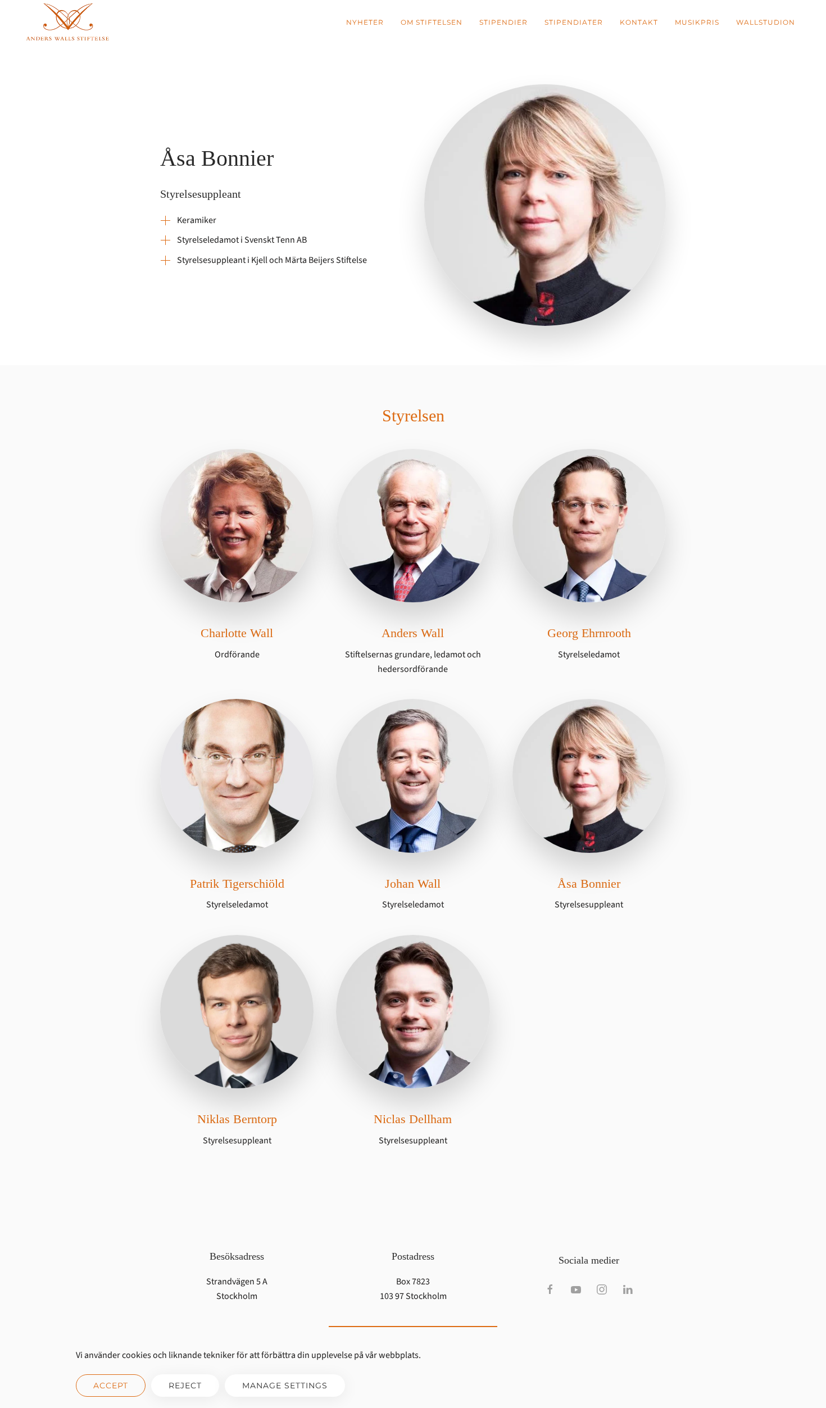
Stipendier (503, 22)
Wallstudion (765, 22)
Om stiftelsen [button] (431, 22)
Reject (185, 1385)
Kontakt (639, 22)
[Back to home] (67, 22)
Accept (110, 1385)
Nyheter (365, 22)
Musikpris (697, 22)
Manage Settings (285, 1385)
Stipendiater (573, 22)
